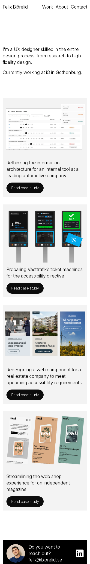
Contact (79, 7)
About (62, 7)
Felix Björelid (15, 7)
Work (47, 7)
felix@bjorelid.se (45, 560)
